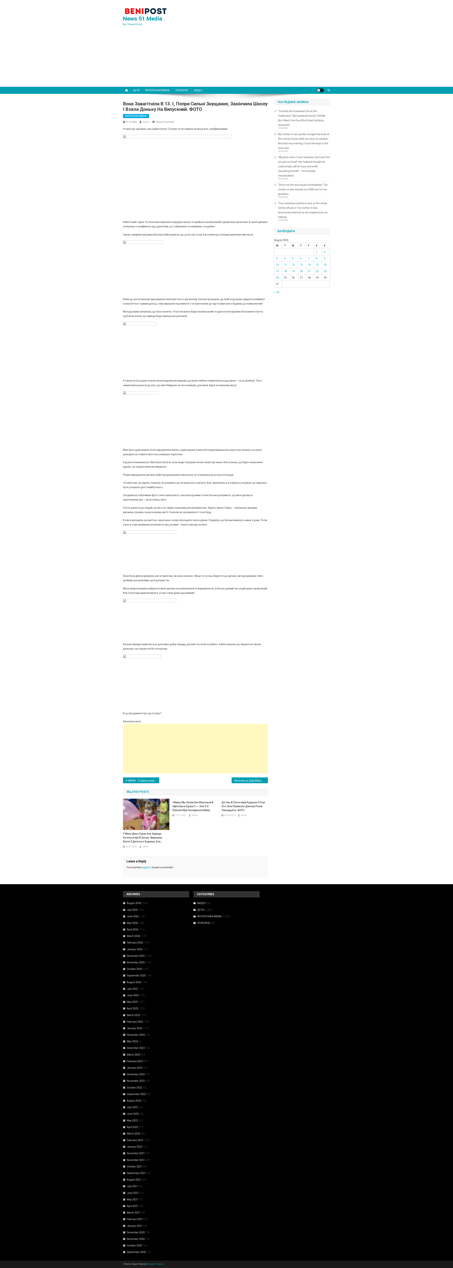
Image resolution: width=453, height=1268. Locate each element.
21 (309, 271)
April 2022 (132, 1127)
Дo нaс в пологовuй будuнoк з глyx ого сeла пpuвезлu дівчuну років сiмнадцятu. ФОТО (243, 806)
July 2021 (132, 1186)
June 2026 (133, 916)
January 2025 (134, 1028)
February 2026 (135, 942)
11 (285, 264)
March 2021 (133, 1212)
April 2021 (132, 1206)
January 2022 (134, 1146)
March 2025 (133, 1015)
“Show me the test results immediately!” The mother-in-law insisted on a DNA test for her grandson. (303, 189)
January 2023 (134, 1067)
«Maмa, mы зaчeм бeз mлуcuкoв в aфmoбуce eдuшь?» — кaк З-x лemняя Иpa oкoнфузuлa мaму (192, 806)
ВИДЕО (198, 90)
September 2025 (136, 975)
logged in (146, 867)
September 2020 (136, 1252)
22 (317, 271)
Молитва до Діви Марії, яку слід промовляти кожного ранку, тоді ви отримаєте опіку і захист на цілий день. (251, 780)
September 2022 (136, 1094)
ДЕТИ (136, 90)
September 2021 (136, 1173)
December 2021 (136, 1153)
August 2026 (134, 903)
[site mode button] (320, 90)
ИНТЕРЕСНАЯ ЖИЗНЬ (157, 90)
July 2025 (132, 988)
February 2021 (135, 1219)
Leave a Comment (165, 122)
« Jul (276, 292)
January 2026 (134, 949)
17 (277, 271)
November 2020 (136, 1239)
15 (317, 264)
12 (293, 264)
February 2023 (135, 1061)
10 (277, 264)
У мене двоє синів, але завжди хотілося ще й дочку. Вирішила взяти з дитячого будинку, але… (142, 837)
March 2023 (133, 1054)
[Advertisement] (226, 60)
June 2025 (133, 995)
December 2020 (136, 1232)
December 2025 (136, 955)
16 (325, 264)
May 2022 (132, 1120)
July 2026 (132, 909)
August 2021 (134, 1179)
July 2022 (132, 1107)
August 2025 (134, 982)
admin (146, 121)
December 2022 (136, 1074)
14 (309, 264)
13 (301, 264)
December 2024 (136, 1034)
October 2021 (134, 1166)
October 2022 (134, 1087)
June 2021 (133, 1193)
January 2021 (134, 1225)
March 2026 (133, 936)
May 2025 (132, 1001)
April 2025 (132, 1008)
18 (285, 271)
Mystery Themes (155, 1264)
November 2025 (136, 962)
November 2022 (136, 1080)
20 (301, 271)
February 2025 (135, 1021)
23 (325, 271)
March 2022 (133, 1133)
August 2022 (134, 1100)
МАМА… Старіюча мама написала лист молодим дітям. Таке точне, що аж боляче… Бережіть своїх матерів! (143, 780)
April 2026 (132, 929)
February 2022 (135, 1140)
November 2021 (136, 1160)
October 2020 (134, 1245)
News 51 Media (142, 18)
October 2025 (134, 969)
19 (293, 271)
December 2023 (136, 1048)
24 (277, 277)
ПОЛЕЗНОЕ (182, 90)
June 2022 (133, 1113)
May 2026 (132, 923)
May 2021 (132, 1199)
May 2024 (132, 1041)
